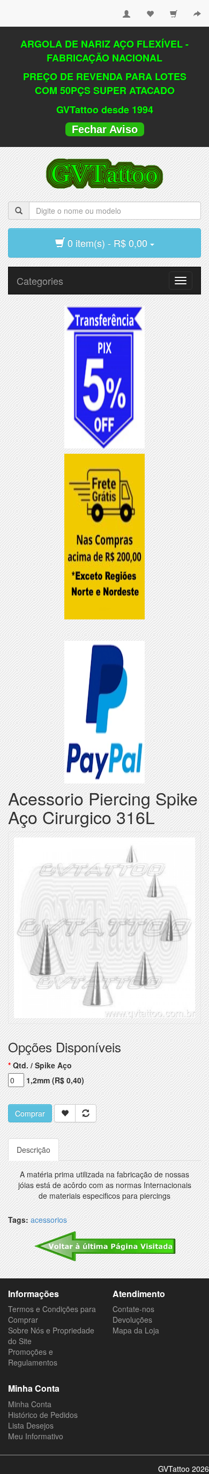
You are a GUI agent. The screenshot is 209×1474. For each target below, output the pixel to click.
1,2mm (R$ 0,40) (55, 1080)
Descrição (33, 1149)
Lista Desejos (31, 1425)
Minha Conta (29, 1404)
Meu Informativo (35, 1436)
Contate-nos (133, 1309)
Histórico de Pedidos (43, 1414)
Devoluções (132, 1319)
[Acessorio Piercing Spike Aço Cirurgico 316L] (104, 926)
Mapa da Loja (136, 1330)
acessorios (49, 1219)
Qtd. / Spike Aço (42, 1065)
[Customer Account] (126, 9)
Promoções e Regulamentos (32, 1357)
